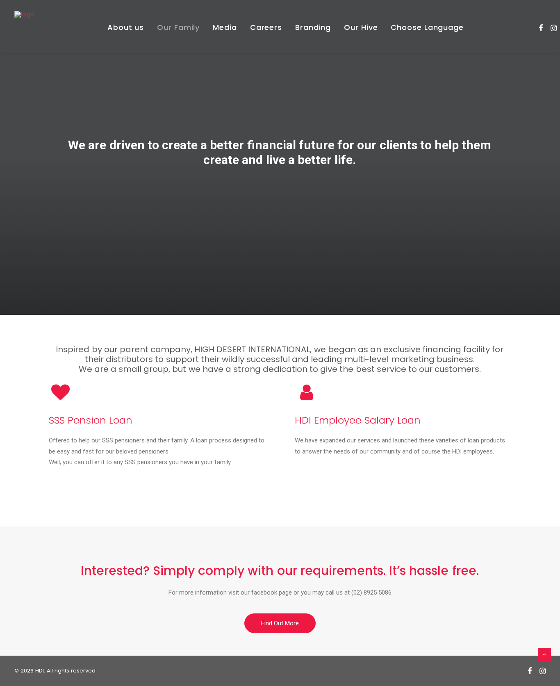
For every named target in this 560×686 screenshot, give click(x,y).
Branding (313, 27)
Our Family (178, 27)
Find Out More (280, 623)
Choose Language (427, 27)
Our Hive (361, 27)
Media (225, 27)
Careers (266, 27)
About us (125, 27)
